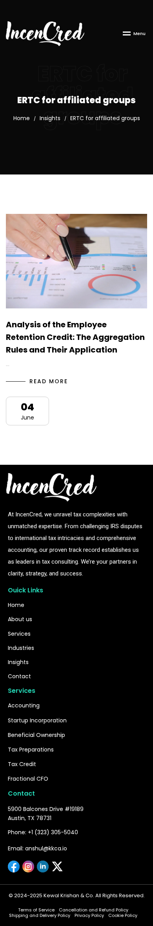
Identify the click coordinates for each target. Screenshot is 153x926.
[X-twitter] (57, 866)
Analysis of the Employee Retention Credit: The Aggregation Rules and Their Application (75, 337)
